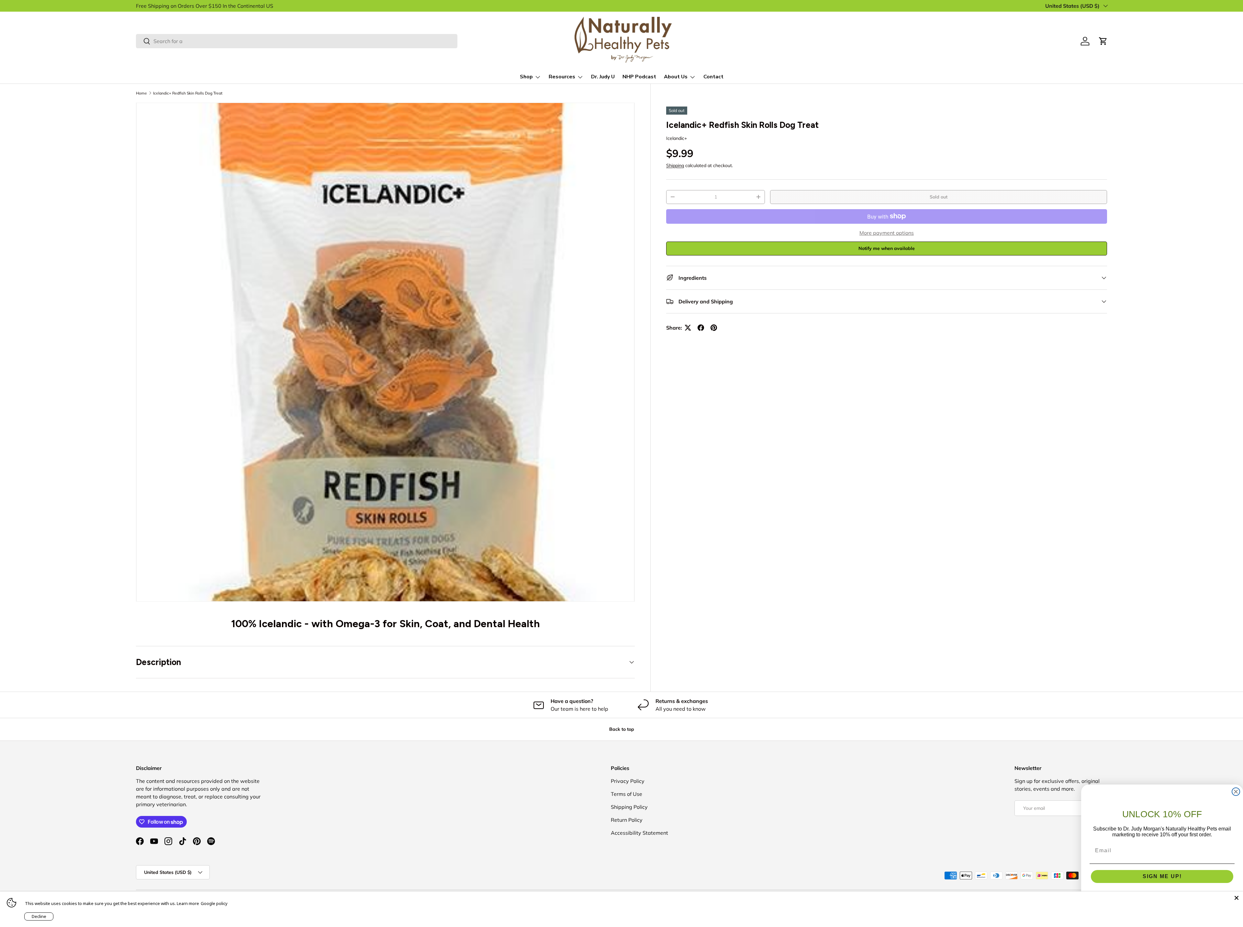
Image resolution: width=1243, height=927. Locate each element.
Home (141, 93)
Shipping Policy (629, 807)
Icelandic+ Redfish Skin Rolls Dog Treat (187, 93)
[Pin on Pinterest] (713, 327)
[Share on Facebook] (700, 327)
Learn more (188, 903)
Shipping (675, 165)
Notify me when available (886, 248)
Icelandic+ (676, 138)
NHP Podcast (639, 76)
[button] (1103, 41)
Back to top (621, 729)
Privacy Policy (627, 781)
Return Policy (627, 820)
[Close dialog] (1236, 792)
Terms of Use (626, 794)
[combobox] (296, 41)
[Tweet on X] (687, 327)
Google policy (214, 903)
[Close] (1236, 898)
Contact (713, 76)
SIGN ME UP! (1162, 876)
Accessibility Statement (639, 833)
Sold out (938, 197)
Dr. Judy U (603, 76)
